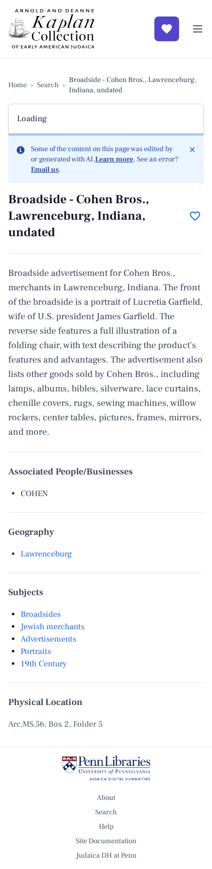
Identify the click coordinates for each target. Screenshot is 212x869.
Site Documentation (106, 841)
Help (106, 826)
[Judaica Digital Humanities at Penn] (106, 768)
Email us (45, 169)
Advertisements (48, 639)
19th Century (44, 664)
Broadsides (41, 614)
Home (17, 85)
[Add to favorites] (195, 216)
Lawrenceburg (46, 554)
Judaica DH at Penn (106, 855)
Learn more (114, 159)
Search (48, 85)
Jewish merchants (52, 626)
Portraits (36, 651)
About (106, 797)
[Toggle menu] (197, 29)
